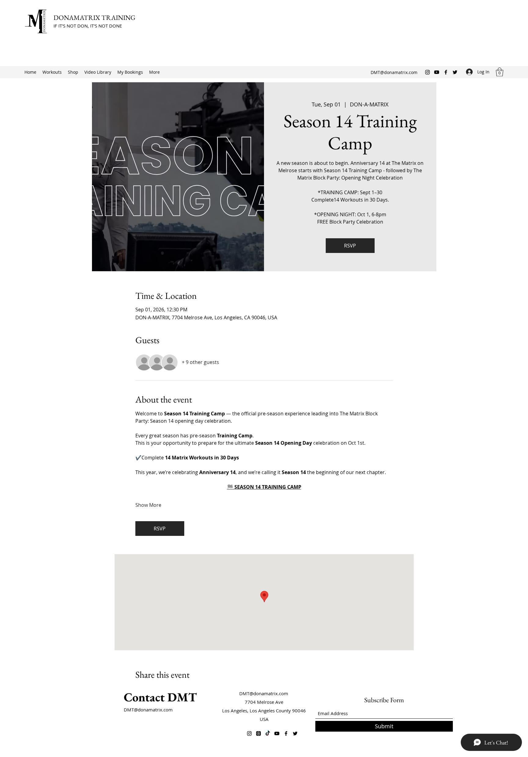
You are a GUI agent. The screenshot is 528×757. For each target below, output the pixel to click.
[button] (499, 72)
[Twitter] (455, 72)
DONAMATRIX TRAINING (95, 17)
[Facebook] (446, 72)
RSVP (350, 245)
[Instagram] (427, 72)
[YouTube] (437, 72)
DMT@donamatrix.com (394, 72)
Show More (148, 505)
